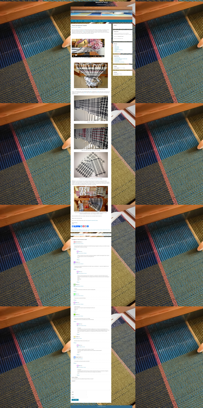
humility (108, 229)
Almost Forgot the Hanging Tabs (78, 234)
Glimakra (101, 229)
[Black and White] (91, 108)
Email (72, 394)
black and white (82, 229)
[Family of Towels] (91, 199)
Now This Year (117, 60)
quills (91, 91)
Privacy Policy (117, 47)
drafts (85, 92)
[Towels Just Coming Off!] (91, 75)
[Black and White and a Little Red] (91, 136)
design (94, 229)
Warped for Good (101, 2)
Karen (80, 27)
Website (73, 397)
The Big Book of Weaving (88, 20)
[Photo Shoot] (91, 165)
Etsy (98, 178)
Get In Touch (80, 20)
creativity (89, 229)
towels (78, 229)
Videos (100, 20)
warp (84, 30)
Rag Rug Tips (95, 20)
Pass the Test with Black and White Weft (121, 58)
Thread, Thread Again (106, 234)
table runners (74, 229)
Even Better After (117, 57)
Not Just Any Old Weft (118, 59)
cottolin (86, 229)
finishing (98, 229)
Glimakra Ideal (105, 229)
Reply (75, 249)
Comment (73, 380)
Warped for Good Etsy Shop (92, 220)
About (76, 20)
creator (92, 229)
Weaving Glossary (105, 20)
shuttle (98, 91)
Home (72, 20)
